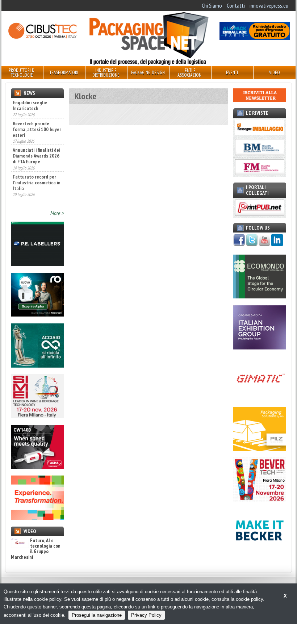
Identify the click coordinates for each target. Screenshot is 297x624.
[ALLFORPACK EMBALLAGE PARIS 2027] (254, 37)
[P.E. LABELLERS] (37, 263)
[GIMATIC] (259, 398)
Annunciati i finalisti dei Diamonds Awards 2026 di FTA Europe (36, 155)
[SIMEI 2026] (37, 416)
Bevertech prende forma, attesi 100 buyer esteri (37, 128)
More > (57, 213)
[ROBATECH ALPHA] (37, 314)
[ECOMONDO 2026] (259, 296)
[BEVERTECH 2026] (259, 499)
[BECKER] (259, 550)
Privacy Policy (146, 615)
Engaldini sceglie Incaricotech (30, 105)
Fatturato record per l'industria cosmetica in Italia (36, 182)
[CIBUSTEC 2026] (42, 37)
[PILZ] (259, 448)
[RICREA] (37, 365)
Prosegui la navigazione (97, 615)
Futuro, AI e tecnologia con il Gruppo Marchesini (35, 549)
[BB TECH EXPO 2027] (259, 347)
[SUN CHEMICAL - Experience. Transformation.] (37, 517)
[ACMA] (37, 466)
